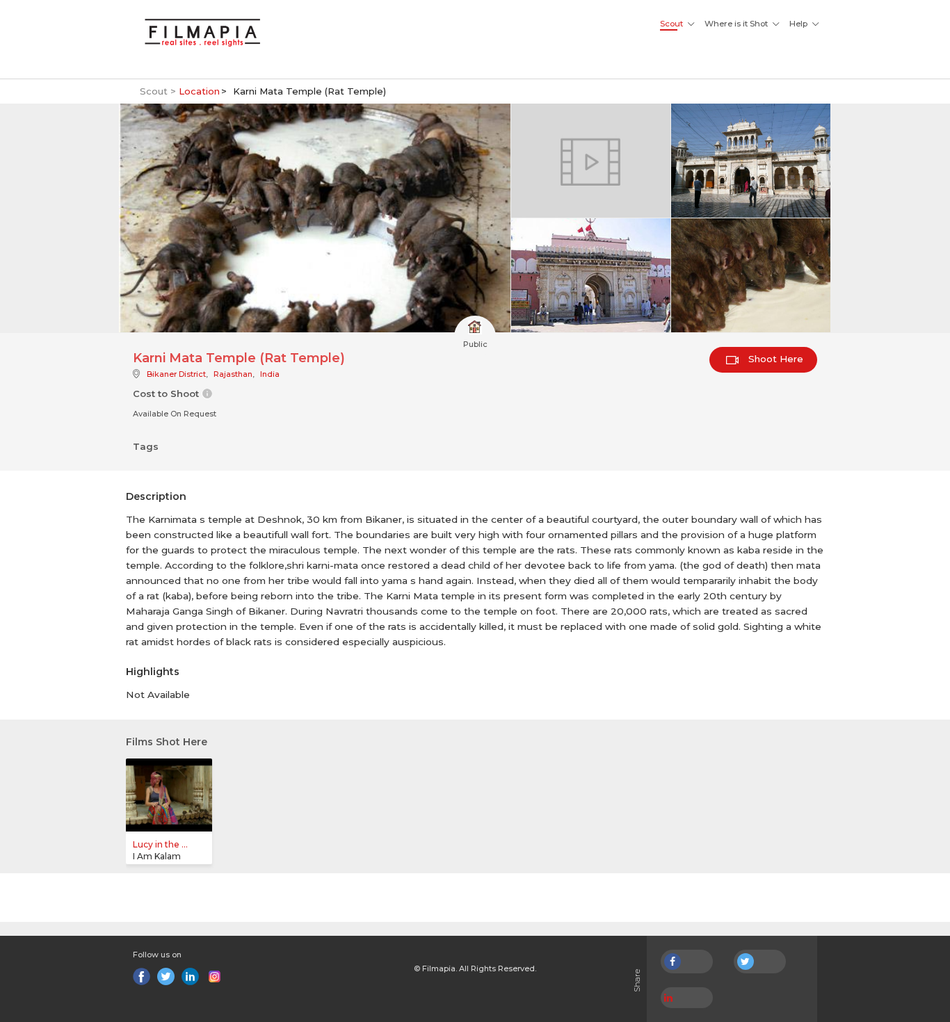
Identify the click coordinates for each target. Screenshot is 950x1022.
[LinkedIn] (190, 976)
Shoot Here (774, 358)
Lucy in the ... (160, 844)
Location (199, 91)
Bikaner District (176, 374)
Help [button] (798, 24)
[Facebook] (141, 976)
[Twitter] (166, 976)
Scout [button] (671, 24)
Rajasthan (233, 374)
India (270, 374)
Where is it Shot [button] (736, 24)
